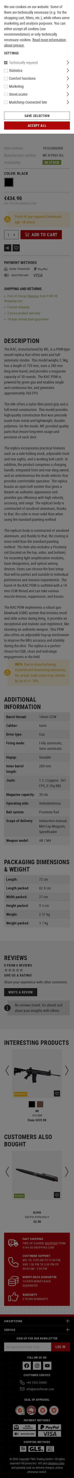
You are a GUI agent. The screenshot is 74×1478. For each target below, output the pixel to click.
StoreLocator (18, 94)
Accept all (37, 125)
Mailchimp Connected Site (28, 102)
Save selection (37, 116)
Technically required (23, 62)
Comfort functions (22, 78)
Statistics (15, 70)
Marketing (16, 86)
